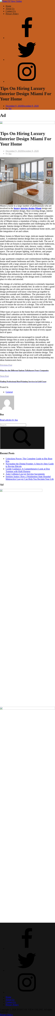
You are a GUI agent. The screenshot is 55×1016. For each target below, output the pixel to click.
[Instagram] (27, 81)
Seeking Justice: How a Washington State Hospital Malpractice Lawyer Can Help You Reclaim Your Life (30, 477)
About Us (10, 8)
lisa (9, 108)
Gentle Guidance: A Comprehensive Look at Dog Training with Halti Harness (28, 470)
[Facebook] (27, 38)
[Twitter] (27, 59)
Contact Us (11, 11)
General (9, 392)
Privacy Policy (12, 13)
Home (8, 6)
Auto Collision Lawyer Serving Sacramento (25, 474)
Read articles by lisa (9, 420)
